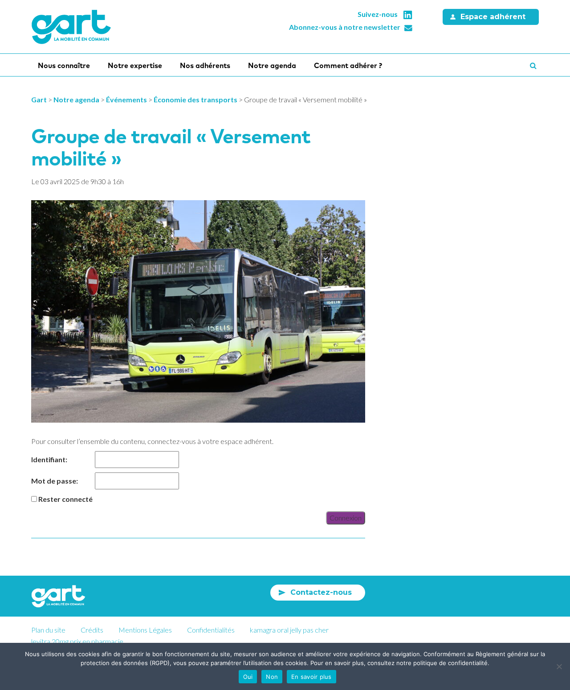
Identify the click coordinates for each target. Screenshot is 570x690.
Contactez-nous (321, 592)
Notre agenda (272, 65)
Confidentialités (211, 629)
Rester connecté (65, 499)
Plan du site (48, 629)
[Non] (558, 666)
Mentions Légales (145, 629)
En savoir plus (311, 676)
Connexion (346, 517)
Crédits (92, 629)
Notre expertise (135, 65)
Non (272, 676)
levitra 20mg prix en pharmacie (77, 641)
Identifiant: (49, 459)
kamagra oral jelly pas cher (289, 629)
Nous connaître (64, 65)
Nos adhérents (205, 65)
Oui (248, 676)
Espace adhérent (492, 16)
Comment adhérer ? (348, 65)
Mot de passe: (54, 480)
